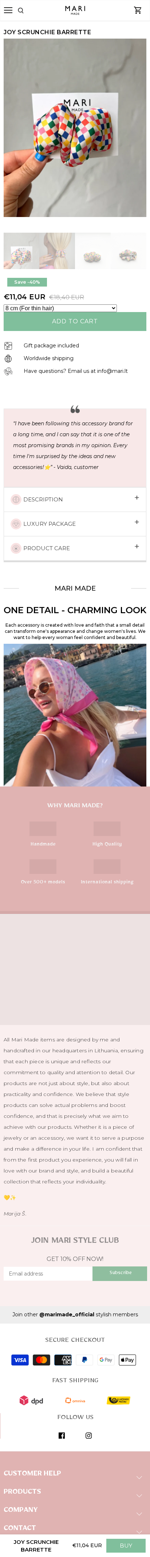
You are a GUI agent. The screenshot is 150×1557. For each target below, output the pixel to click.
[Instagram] (89, 1435)
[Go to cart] (138, 10)
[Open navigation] (8, 10)
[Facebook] (62, 1435)
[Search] (29, 10)
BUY (126, 1545)
